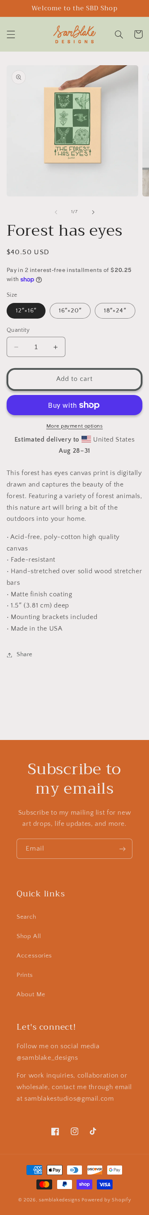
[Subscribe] (122, 849)
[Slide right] (93, 212)
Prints (25, 975)
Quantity (18, 330)
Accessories (34, 956)
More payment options (74, 426)
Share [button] (25, 654)
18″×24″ (115, 310)
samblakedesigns (59, 1200)
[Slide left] (56, 212)
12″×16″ (26, 310)
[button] (10, 34)
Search (26, 917)
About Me (31, 994)
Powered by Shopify (106, 1200)
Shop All (29, 936)
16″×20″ (70, 310)
